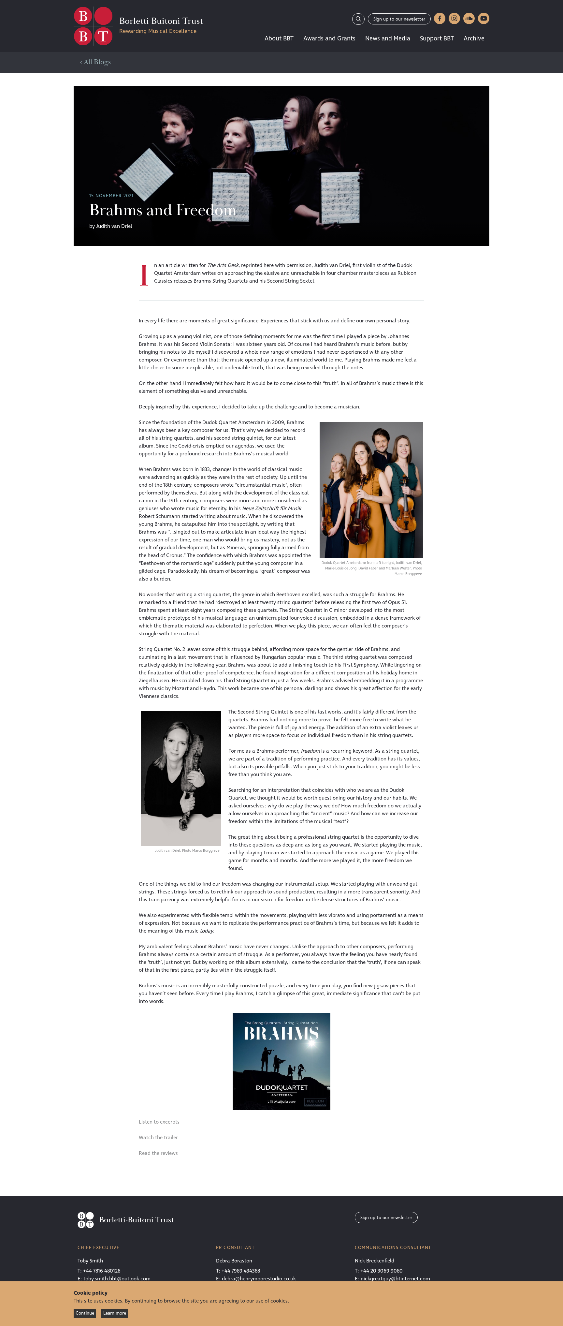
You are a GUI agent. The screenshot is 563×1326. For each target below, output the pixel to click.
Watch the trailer (158, 1137)
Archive (474, 38)
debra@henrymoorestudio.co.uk (259, 1278)
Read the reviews (158, 1153)
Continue (85, 1313)
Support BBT (437, 38)
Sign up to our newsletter (399, 19)
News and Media (387, 38)
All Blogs (96, 62)
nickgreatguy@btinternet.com (395, 1278)
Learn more (114, 1313)
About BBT (279, 38)
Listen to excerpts (159, 1122)
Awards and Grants (329, 38)
